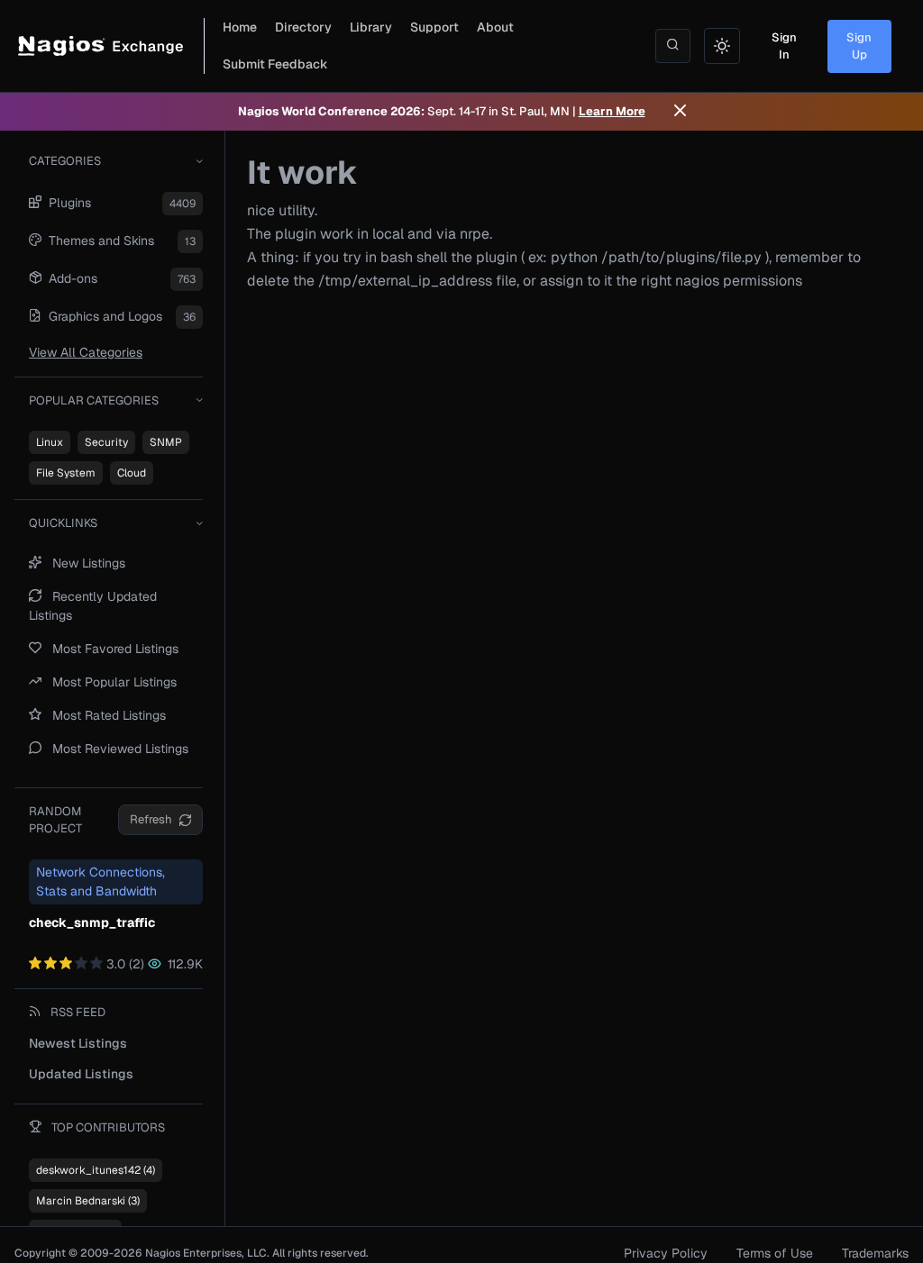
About (495, 27)
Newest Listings (78, 1043)
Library (371, 27)
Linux (49, 442)
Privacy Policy (666, 1253)
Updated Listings (81, 1074)
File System (66, 473)
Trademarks (875, 1253)
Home (240, 27)
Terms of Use (774, 1253)
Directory (303, 27)
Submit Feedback (275, 64)
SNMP (166, 442)
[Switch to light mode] (722, 46)
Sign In (784, 46)
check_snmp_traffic (92, 922)
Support (434, 27)
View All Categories (85, 352)
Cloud (131, 473)
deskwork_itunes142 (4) (95, 1170)
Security (106, 442)
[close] (680, 112)
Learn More (612, 111)
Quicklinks (63, 523)
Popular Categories (94, 400)
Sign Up (859, 46)
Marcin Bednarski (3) (88, 1201)
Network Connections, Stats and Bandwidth (100, 881)
